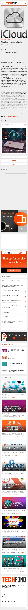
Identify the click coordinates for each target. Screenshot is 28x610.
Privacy (3, 594)
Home (2, 39)
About (15, 591)
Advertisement (17, 594)
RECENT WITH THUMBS (7, 344)
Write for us (4, 596)
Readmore (14, 397)
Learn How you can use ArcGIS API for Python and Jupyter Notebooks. (13, 486)
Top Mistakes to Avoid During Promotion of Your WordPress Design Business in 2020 (16, 350)
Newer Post (14, 157)
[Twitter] (5, 601)
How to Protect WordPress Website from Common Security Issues (13, 505)
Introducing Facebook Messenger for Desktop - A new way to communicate (14, 544)
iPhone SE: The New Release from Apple (13, 150)
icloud (9, 39)
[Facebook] (2, 601)
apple (5, 39)
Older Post (14, 160)
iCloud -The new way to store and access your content (15, 113)
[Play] (14, 601)
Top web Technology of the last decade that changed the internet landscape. (13, 466)
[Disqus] (14, 191)
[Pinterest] (11, 601)
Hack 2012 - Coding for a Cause (13, 526)
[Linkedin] (8, 601)
